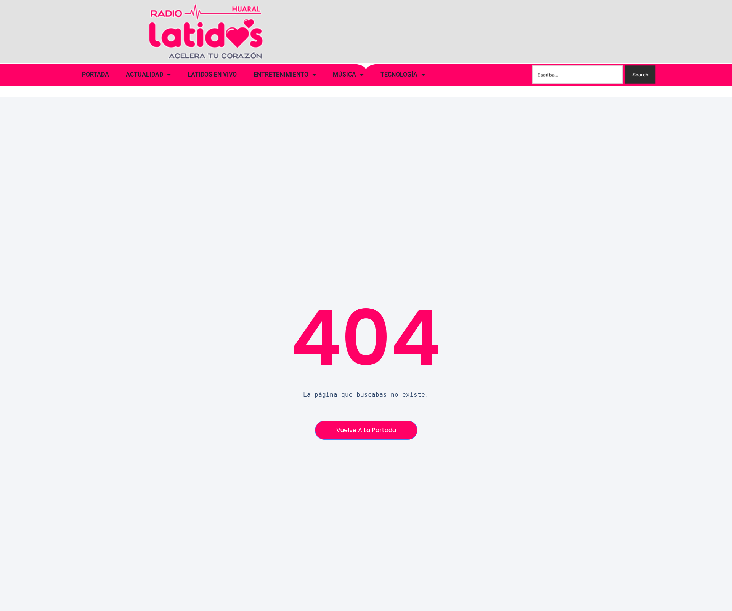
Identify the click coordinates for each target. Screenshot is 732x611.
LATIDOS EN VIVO (212, 74)
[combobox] (578, 74)
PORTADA (95, 74)
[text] (366, 394)
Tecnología (398, 74)
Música (344, 74)
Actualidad (144, 74)
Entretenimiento (281, 74)
